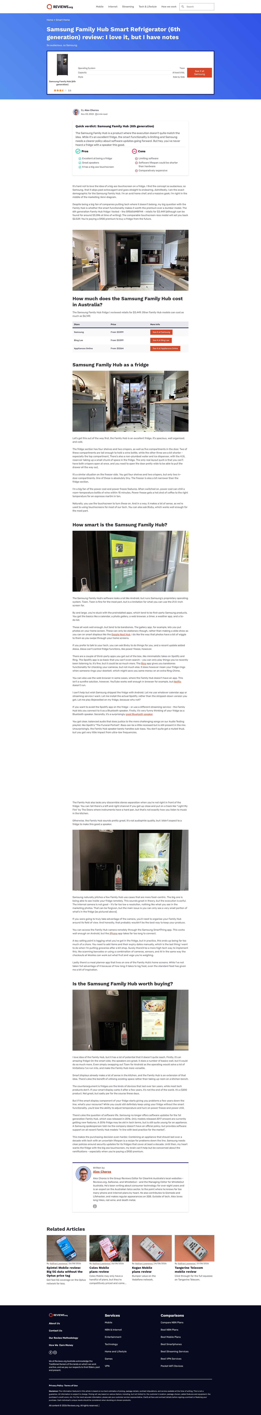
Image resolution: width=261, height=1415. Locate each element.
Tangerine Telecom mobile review (189, 1269)
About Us (54, 1323)
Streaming (128, 6)
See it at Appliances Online (165, 348)
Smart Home (63, 19)
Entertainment (113, 1337)
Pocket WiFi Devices (172, 1366)
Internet (112, 6)
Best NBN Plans (169, 1329)
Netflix (177, 681)
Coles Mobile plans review (99, 1269)
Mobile (99, 6)
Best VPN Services (171, 1358)
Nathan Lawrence (58, 1263)
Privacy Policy (56, 1385)
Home (50, 19)
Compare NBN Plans (172, 1322)
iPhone (114, 933)
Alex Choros (92, 110)
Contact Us (55, 1330)
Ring (143, 663)
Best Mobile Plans (171, 1337)
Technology (111, 1344)
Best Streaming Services (174, 1351)
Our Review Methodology (63, 1337)
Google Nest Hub (120, 634)
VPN (107, 1366)
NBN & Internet (113, 1329)
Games (109, 1358)
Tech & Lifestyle (148, 6)
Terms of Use (71, 1385)
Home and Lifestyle (116, 1351)
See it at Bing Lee (161, 340)
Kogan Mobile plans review (142, 1269)
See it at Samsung (199, 73)
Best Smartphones (171, 1344)
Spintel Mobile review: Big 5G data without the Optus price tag (65, 1271)
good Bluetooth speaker (139, 714)
